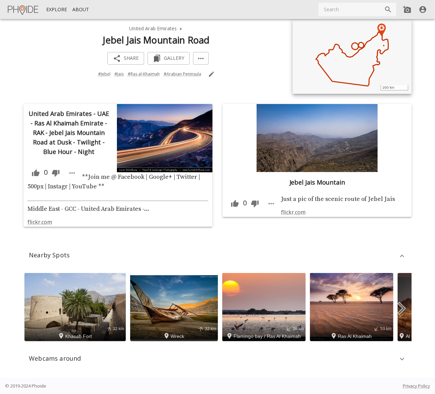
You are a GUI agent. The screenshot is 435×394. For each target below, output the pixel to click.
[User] (423, 9)
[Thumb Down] (56, 173)
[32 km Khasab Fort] (76, 306)
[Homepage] (23, 9)
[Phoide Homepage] (23, 9)
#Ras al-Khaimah (144, 74)
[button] (217, 256)
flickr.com (40, 222)
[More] (201, 58)
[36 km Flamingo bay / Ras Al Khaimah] (265, 306)
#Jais (119, 74)
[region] (352, 56)
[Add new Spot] (407, 9)
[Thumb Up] (36, 173)
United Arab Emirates (153, 28)
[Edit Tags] (211, 74)
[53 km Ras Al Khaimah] (352, 306)
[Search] (388, 9)
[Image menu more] (72, 173)
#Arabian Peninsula (182, 74)
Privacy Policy (416, 386)
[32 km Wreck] (175, 306)
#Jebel (104, 74)
